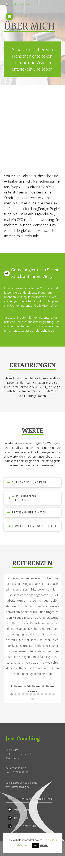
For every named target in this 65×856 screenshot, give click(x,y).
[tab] (32, 482)
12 (53, 694)
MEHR (44, 845)
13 (32, 699)
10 (46, 694)
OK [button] (35, 845)
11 (50, 694)
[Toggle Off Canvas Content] (9, 16)
